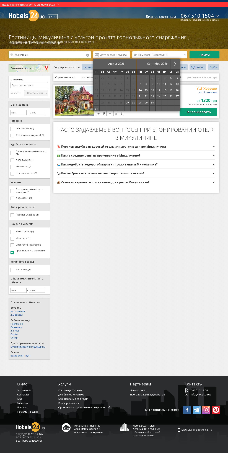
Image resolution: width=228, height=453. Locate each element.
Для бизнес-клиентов (71, 394)
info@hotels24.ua (201, 394)
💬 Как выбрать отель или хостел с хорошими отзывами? (100, 173)
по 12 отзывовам (208, 92)
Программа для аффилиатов (147, 394)
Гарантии (22, 403)
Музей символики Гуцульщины (28, 346)
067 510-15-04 (199, 390)
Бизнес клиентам (161, 16)
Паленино (16, 327)
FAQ (19, 398)
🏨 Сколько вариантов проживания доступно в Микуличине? (103, 182)
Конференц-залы (68, 403)
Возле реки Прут (20, 355)
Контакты (23, 394)
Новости (22, 407)
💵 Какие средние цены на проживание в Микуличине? (98, 155)
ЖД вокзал (17, 314)
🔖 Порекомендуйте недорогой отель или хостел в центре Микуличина (111, 146)
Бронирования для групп (73, 398)
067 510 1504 (197, 15)
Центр (14, 337)
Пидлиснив (17, 323)
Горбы (14, 334)
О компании (24, 390)
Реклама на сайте (27, 411)
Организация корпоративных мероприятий (84, 407)
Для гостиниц (138, 390)
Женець (15, 330)
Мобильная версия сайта (196, 429)
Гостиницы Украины (70, 390)
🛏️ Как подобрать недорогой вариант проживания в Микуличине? (107, 164)
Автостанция (18, 311)
